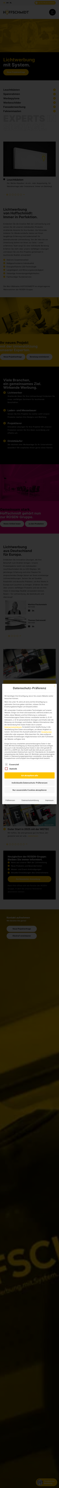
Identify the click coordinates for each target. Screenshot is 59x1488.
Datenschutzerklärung (13, 727)
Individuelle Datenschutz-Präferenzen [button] (29, 783)
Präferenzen (10, 800)
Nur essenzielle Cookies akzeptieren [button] (29, 790)
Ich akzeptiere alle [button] (29, 775)
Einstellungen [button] (46, 732)
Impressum (49, 800)
